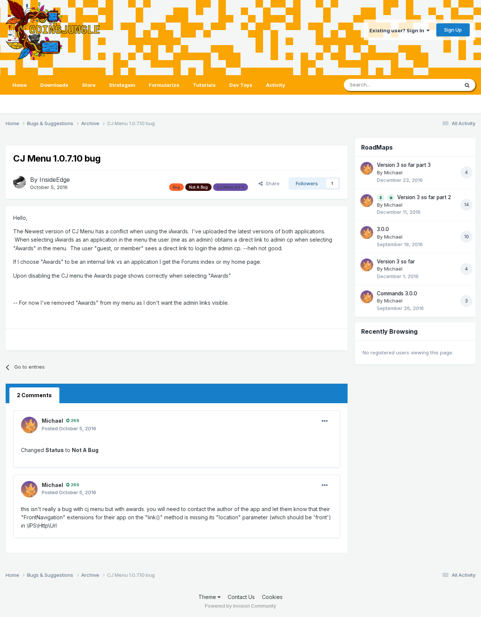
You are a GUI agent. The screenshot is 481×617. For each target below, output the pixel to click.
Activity (275, 85)
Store (88, 85)
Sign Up (453, 30)
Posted (69, 428)
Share (271, 183)
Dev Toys (241, 85)
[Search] (467, 85)
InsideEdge (54, 179)
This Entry (438, 85)
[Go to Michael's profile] (29, 425)
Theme (208, 597)
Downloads (54, 85)
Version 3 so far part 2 (424, 197)
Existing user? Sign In (398, 30)
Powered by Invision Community (240, 606)
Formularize (164, 85)
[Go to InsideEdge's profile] (19, 182)
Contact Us (241, 597)
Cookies (272, 597)
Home (19, 85)
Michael (52, 420)
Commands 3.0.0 (397, 293)
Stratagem (122, 85)
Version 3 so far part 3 (404, 165)
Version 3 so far (396, 262)
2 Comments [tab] (34, 395)
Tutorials (204, 85)
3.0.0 (383, 229)
